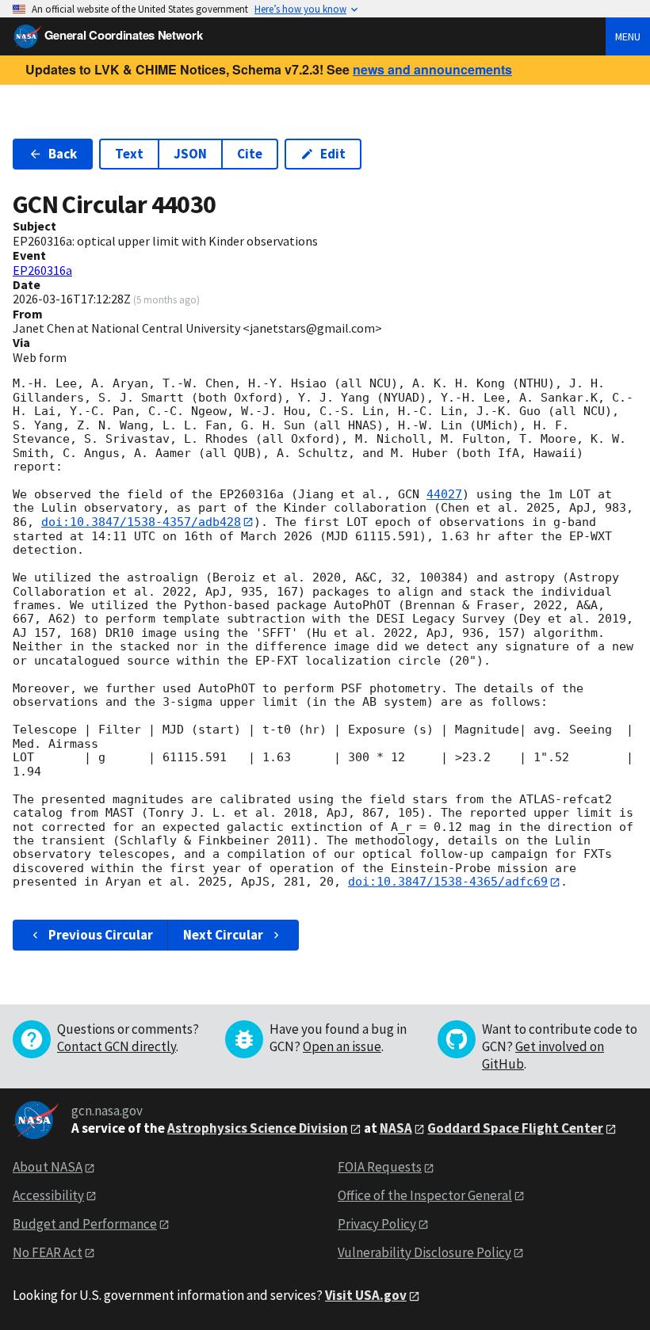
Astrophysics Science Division (257, 1128)
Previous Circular (100, 934)
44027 (444, 494)
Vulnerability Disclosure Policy (424, 1252)
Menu (627, 36)
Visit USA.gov (366, 1295)
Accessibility (48, 1195)
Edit (333, 153)
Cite (249, 153)
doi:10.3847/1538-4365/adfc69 (448, 882)
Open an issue (342, 1046)
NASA (396, 1128)
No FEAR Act (47, 1252)
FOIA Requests (380, 1167)
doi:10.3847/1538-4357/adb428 (141, 522)
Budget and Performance (85, 1224)
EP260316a (42, 270)
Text (129, 153)
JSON (190, 153)
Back (62, 153)
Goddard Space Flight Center (515, 1128)
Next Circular (223, 934)
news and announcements (432, 69)
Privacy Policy (377, 1224)
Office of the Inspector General (425, 1195)
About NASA (47, 1167)
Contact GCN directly (116, 1046)
